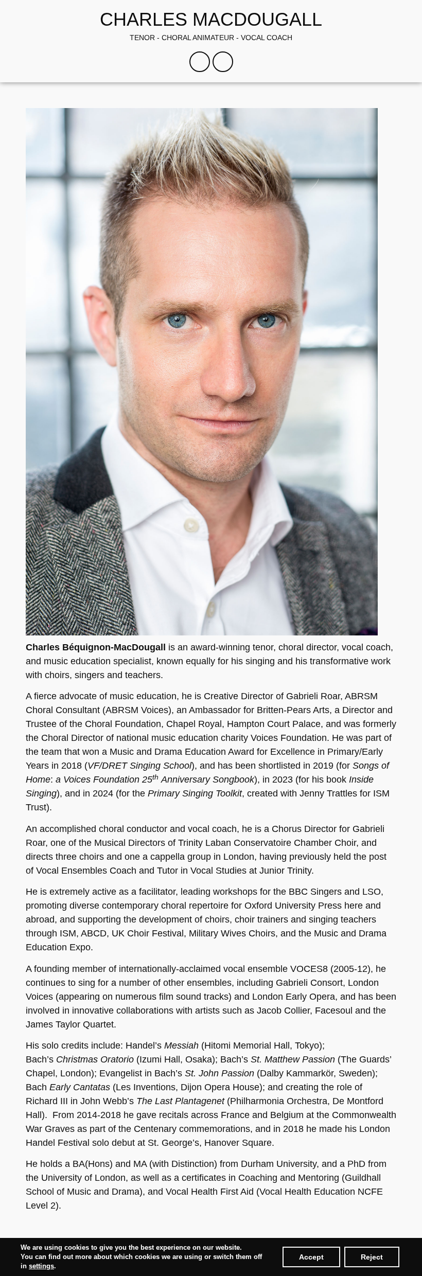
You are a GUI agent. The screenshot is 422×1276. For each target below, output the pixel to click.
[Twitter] (223, 61)
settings (41, 1266)
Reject (372, 1257)
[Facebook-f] (199, 61)
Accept (311, 1257)
